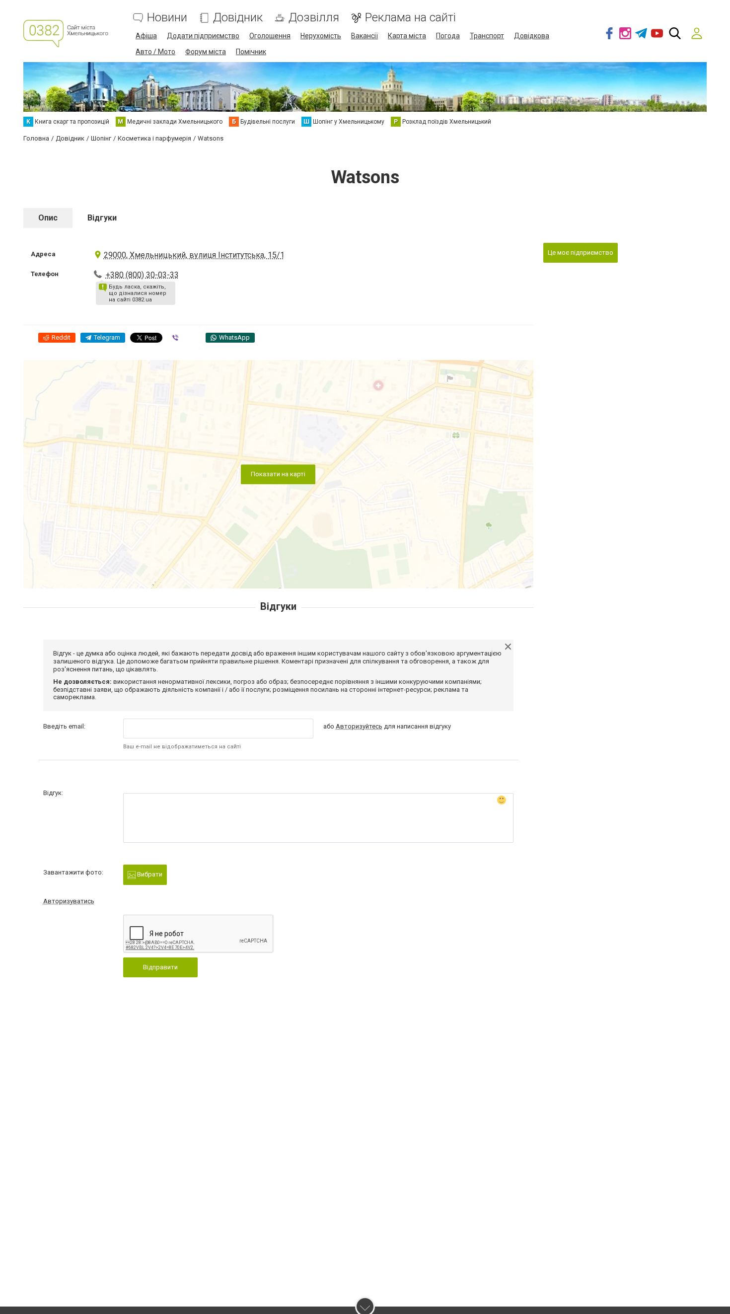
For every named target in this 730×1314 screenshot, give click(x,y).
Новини (167, 17)
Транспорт (487, 36)
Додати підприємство (203, 36)
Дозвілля (314, 17)
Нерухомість (320, 36)
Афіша (146, 36)
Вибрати (149, 874)
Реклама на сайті (410, 17)
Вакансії (364, 36)
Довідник (238, 17)
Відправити (160, 967)
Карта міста (407, 36)
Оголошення (270, 36)
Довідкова (531, 36)
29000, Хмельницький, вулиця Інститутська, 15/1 (194, 255)
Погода (448, 36)
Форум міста (205, 52)
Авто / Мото (155, 52)
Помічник (251, 52)
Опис (48, 217)
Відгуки (102, 217)
